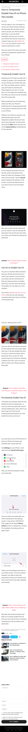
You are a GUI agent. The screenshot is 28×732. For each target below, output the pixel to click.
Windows (4, 654)
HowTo (6, 633)
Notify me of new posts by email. (10, 719)
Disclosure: (3, 629)
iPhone (9, 6)
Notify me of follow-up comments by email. (12, 717)
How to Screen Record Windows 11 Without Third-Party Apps (17, 651)
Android (3, 647)
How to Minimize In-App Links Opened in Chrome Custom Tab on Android (18, 658)
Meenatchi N (4, 21)
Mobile (6, 6)
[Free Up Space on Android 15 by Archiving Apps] (5, 645)
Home (2, 6)
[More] (19, 636)
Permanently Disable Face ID (11, 69)
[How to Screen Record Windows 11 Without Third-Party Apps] (5, 652)
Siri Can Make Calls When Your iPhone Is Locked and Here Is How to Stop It (14, 390)
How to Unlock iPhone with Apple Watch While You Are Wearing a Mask (14, 607)
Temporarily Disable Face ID (11, 64)
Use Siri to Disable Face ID (10, 66)
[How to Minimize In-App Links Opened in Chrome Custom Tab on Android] (5, 658)
